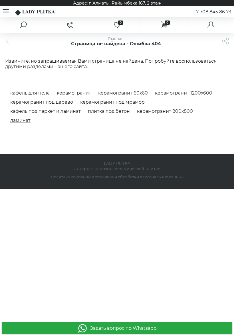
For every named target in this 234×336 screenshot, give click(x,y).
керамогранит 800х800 (165, 111)
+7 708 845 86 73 (212, 12)
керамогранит (74, 93)
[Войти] (210, 25)
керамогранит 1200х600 (183, 93)
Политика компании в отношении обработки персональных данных (117, 177)
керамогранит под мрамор (112, 102)
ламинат (20, 120)
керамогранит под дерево (41, 102)
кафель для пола (30, 93)
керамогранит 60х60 (123, 93)
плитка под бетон (109, 111)
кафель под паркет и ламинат (45, 111)
